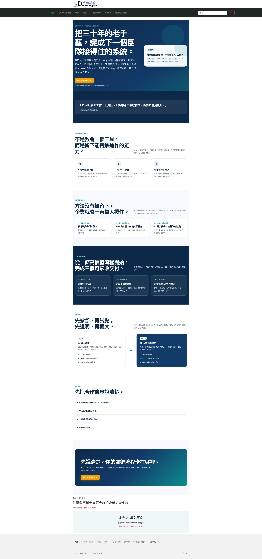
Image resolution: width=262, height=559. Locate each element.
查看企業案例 (77, 508)
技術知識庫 (97, 13)
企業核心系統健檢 (121, 13)
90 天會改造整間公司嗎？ (88, 411)
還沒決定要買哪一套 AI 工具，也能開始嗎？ (95, 402)
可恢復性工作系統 (64, 13)
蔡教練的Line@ (155, 542)
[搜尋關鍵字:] (212, 13)
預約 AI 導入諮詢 (90, 508)
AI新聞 (77, 13)
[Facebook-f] (183, 553)
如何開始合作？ (84, 427)
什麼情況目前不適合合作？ (88, 419)
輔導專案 (108, 13)
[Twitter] (186, 553)
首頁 (52, 13)
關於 (84, 13)
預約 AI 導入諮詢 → (84, 80)
